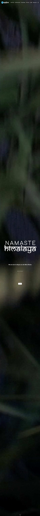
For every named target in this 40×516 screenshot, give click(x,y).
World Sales (23, 2)
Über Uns (27, 2)
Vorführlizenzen (17, 2)
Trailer (20, 283)
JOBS (31, 2)
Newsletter (35, 2)
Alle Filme (12, 2)
